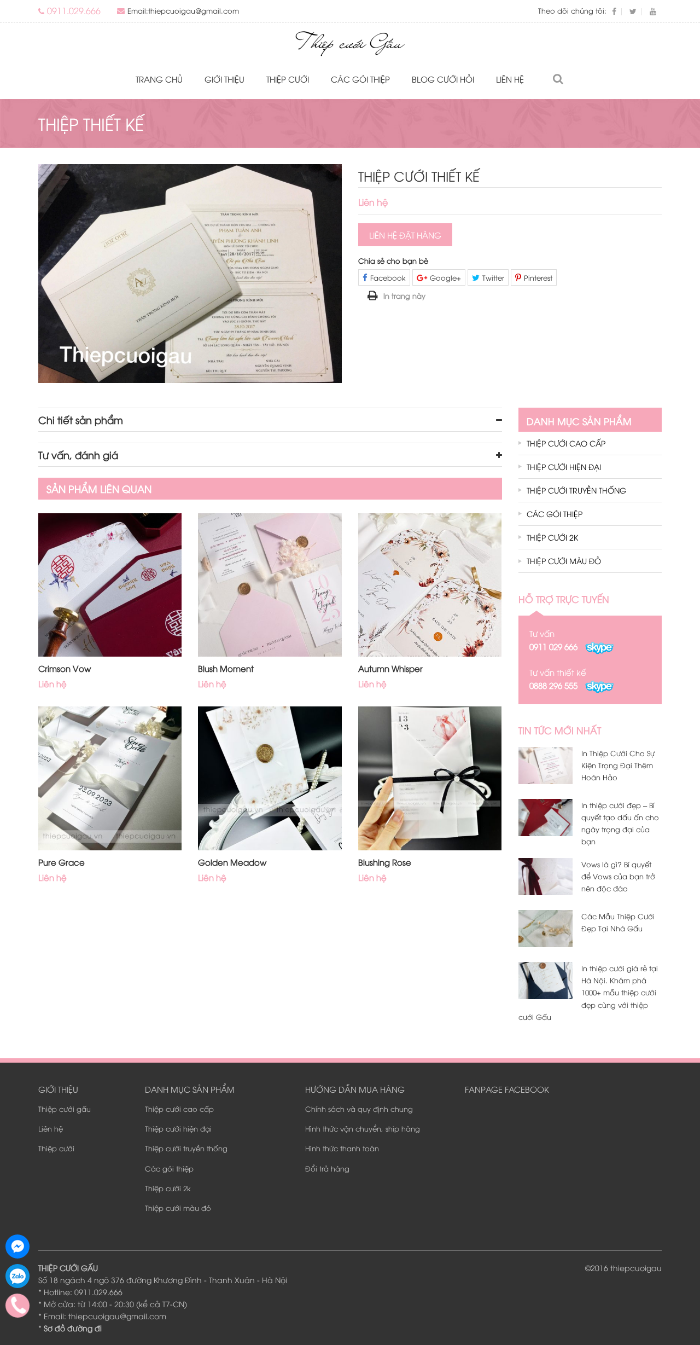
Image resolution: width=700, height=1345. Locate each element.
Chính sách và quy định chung (359, 1109)
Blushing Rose (384, 861)
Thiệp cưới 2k (552, 537)
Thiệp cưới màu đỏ (564, 560)
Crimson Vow (64, 668)
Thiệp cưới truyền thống (576, 490)
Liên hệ (510, 78)
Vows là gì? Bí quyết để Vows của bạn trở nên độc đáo (618, 876)
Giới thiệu (224, 78)
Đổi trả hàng (327, 1168)
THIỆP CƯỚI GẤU (68, 1267)
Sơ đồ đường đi (73, 1328)
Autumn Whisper (390, 668)
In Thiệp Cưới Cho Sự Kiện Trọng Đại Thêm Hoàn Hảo (618, 765)
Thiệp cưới (287, 78)
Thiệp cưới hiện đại (564, 466)
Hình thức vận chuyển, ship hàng (362, 1128)
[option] (190, 273)
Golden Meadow (232, 861)
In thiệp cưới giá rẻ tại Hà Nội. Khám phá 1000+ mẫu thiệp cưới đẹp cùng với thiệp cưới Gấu (588, 992)
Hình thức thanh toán (342, 1148)
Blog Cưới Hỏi (443, 78)
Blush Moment (226, 668)
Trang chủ (159, 78)
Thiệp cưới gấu (64, 1109)
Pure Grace (61, 861)
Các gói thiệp (360, 78)
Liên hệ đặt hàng (405, 234)
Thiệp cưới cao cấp (566, 443)
